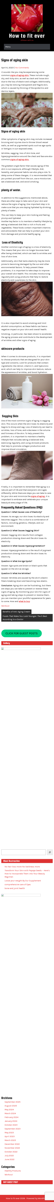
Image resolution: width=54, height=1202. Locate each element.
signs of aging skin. (19, 75)
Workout (5, 606)
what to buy (24, 601)
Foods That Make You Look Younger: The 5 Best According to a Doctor (25, 618)
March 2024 (10, 1113)
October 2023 (11, 1125)
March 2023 (10, 1140)
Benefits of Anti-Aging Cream (16, 611)
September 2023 (12, 1128)
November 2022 (12, 1148)
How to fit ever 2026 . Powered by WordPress (27, 1198)
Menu (8, 46)
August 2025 (11, 1105)
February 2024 (11, 1117)
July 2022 (9, 1155)
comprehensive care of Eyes (18, 884)
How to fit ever (27, 35)
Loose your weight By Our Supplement (23, 880)
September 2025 (12, 1102)
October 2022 (11, 1151)
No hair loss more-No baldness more (22, 866)
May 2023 (9, 1132)
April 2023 (10, 1136)
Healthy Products (13, 1170)
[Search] (50, 852)
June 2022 (9, 1159)
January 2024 (11, 1121)
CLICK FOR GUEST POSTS (22, 633)
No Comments (22, 67)
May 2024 (9, 1109)
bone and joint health (15, 888)
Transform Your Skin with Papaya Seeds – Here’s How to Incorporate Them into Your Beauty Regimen (27, 873)
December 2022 (12, 1144)
